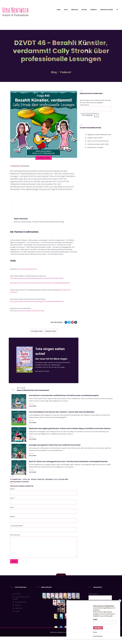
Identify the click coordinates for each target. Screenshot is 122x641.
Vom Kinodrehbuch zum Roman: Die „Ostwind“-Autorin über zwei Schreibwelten (61, 412)
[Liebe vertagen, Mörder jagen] (48, 596)
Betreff (12, 489)
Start (59, 9)
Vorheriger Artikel (36, 331)
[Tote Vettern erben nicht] (78, 596)
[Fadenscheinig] (59, 609)
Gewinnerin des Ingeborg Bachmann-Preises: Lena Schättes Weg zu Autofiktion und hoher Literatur (70, 428)
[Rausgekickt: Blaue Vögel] (61, 616)
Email (12, 507)
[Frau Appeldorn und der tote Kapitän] (63, 603)
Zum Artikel (32, 406)
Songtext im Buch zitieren (95, 138)
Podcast (65, 72)
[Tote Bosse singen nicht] (57, 596)
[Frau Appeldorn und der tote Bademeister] (59, 603)
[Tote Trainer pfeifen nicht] (69, 596)
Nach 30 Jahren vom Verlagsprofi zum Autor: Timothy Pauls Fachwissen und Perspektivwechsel (68, 461)
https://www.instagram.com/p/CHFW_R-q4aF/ (30, 311)
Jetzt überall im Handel (42, 371)
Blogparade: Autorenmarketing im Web (99, 134)
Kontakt (17, 611)
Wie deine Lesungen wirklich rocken (98, 144)
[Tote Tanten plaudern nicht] (65, 596)
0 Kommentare (24, 166)
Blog (66, 9)
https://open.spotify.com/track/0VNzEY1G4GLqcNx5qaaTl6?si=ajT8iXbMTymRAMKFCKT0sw (37, 301)
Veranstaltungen (106, 9)
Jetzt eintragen (87, 115)
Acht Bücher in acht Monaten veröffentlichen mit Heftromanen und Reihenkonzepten (64, 395)
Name (12, 498)
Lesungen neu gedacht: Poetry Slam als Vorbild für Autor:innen (54, 445)
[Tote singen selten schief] (73, 596)
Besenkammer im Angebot (95, 147)
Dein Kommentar (15, 535)
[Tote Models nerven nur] (44, 596)
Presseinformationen (21, 602)
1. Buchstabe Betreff (16, 526)
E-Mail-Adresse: (84, 105)
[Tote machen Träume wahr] (53, 596)
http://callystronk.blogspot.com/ (27, 269)
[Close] (119, 600)
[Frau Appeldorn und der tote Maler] (55, 603)
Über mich (74, 9)
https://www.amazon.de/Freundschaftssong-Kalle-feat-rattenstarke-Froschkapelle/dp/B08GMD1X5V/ (40, 283)
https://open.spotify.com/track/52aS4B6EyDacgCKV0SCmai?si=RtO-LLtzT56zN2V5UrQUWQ (36, 278)
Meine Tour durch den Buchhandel (98, 141)
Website (12, 516)
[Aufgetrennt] (63, 609)
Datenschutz (18, 608)
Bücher (84, 9)
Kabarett (93, 9)
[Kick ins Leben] (56, 616)
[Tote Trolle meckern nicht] (61, 596)
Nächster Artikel (50, 331)
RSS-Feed (17, 594)
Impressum (18, 605)
